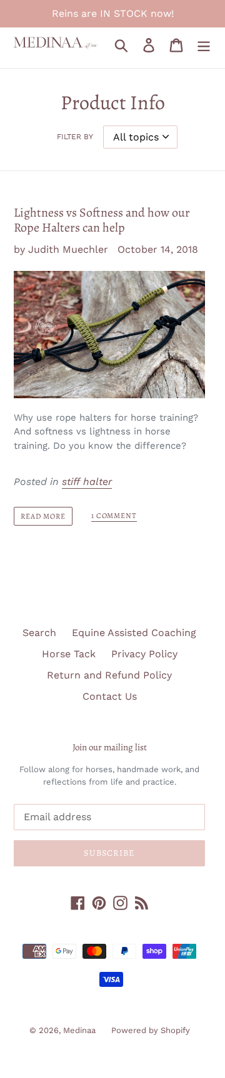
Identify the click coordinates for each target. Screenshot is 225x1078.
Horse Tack (69, 654)
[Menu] (204, 45)
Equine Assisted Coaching (134, 633)
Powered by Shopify (150, 1030)
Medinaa (79, 1030)
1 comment (114, 516)
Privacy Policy (144, 654)
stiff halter (87, 482)
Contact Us (109, 696)
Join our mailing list (109, 747)
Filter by (75, 136)
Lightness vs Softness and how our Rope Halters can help (102, 220)
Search (39, 633)
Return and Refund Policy (109, 675)
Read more (43, 516)
